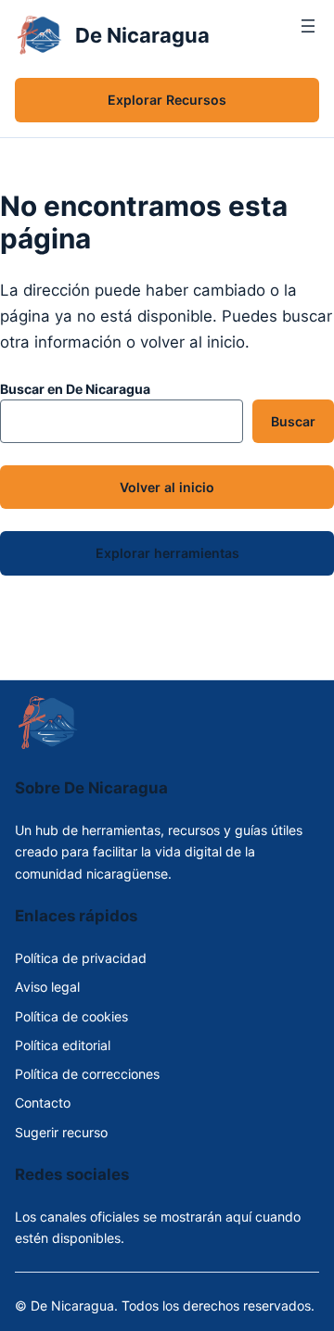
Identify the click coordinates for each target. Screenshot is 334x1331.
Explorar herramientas (167, 553)
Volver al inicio (167, 487)
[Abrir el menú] (308, 35)
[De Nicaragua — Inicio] (40, 35)
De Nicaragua (142, 35)
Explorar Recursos (167, 100)
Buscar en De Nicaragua (75, 389)
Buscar (293, 421)
